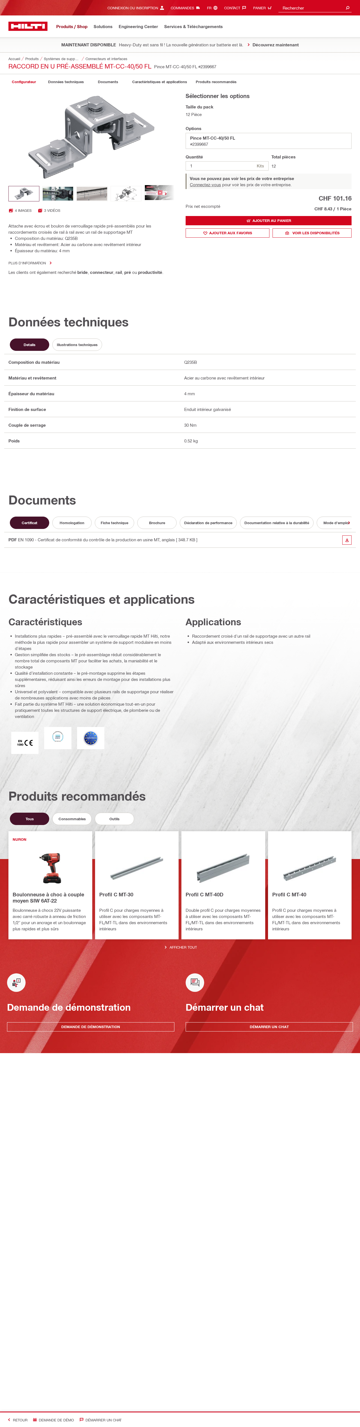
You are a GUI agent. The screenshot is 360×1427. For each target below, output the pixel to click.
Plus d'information (27, 263)
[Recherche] (347, 7)
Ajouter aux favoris (230, 233)
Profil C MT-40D (204, 894)
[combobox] (315, 7)
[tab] (24, 82)
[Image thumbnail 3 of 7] (91, 193)
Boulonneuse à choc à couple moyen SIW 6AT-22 (48, 897)
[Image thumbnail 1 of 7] (23, 193)
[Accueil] (28, 26)
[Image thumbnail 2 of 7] (57, 193)
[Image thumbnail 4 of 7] (126, 193)
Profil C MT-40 (289, 894)
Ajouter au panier (272, 220)
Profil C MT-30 (116, 894)
